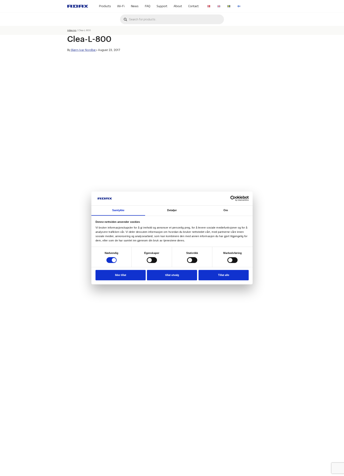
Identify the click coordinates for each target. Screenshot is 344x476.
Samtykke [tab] (118, 210)
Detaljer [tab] (172, 210)
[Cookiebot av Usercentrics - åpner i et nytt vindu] (233, 198)
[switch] (152, 260)
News (134, 6)
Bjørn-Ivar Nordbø (83, 50)
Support (162, 6)
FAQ (147, 6)
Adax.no (71, 30)
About (178, 6)
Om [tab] (225, 210)
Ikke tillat (120, 274)
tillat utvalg (172, 274)
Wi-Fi (121, 6)
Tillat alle (223, 274)
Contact (193, 6)
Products (105, 6)
